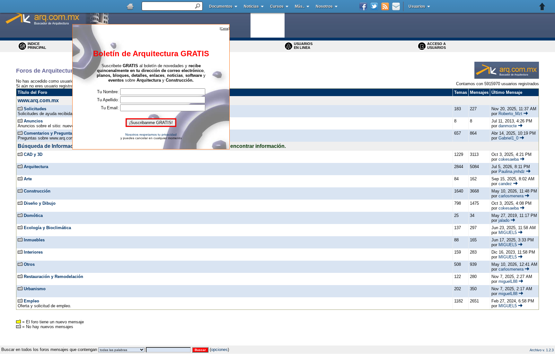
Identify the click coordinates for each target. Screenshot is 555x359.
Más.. (299, 6)
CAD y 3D (33, 154)
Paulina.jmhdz (511, 171)
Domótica (33, 215)
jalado (503, 220)
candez (505, 183)
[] (224, 28)
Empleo (31, 301)
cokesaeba (508, 159)
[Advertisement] (277, 343)
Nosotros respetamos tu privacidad (151, 134)
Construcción (37, 191)
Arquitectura (36, 166)
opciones (219, 349)
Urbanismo (35, 288)
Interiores (33, 252)
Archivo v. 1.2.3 (542, 350)
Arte (28, 178)
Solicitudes (35, 108)
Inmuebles (34, 240)
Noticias (251, 6)
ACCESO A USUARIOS (436, 45)
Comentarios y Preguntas (49, 133)
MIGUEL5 (507, 232)
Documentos (221, 6)
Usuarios (417, 6)
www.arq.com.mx (38, 100)
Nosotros (324, 6)
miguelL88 (507, 281)
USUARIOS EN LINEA (303, 45)
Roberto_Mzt (510, 113)
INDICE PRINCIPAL (37, 45)
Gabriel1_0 (508, 138)
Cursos (277, 6)
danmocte (507, 125)
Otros (29, 264)
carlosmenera (511, 195)
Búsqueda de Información (49, 146)
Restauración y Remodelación (53, 276)
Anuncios (33, 121)
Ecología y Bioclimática (47, 227)
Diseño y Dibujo (40, 203)
